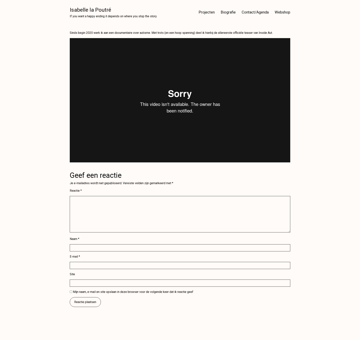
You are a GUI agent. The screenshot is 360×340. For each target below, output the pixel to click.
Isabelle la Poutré (90, 10)
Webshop (282, 12)
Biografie (228, 12)
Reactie (76, 190)
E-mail (75, 256)
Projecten (207, 12)
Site (72, 274)
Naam (74, 239)
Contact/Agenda (255, 12)
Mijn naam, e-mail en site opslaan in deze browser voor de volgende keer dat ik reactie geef (133, 292)
